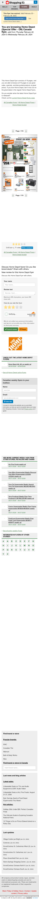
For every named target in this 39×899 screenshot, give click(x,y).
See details (35, 898)
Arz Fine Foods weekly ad (17, 464)
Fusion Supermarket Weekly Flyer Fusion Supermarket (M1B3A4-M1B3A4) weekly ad (22, 508)
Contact (27, 891)
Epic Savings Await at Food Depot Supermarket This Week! (15, 799)
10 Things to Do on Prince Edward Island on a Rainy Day (19, 822)
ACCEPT (29, 898)
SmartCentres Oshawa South (18, 869)
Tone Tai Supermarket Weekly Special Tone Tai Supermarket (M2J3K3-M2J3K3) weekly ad (21, 486)
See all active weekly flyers (12, 531)
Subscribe (8, 402)
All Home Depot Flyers (26, 102)
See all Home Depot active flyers (14, 372)
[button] (7, 163)
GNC (5, 744)
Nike (4, 759)
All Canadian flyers (10, 102)
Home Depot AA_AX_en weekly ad (19, 364)
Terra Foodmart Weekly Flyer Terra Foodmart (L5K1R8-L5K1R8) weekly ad (21, 497)
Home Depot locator (19, 105)
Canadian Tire (8, 748)
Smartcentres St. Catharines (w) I (17, 853)
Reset (24, 329)
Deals (34, 7)
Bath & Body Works (10, 755)
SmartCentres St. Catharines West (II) (19, 847)
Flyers (24, 7)
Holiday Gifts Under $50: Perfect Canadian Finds (18, 810)
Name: (5, 387)
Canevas (11, 842)
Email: (5, 395)
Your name (8, 281)
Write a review (26, 248)
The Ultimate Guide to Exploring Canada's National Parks (18, 816)
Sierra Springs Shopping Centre (19, 862)
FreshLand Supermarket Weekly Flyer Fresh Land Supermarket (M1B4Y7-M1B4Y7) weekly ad (21, 520)
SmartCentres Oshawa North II (19, 865)
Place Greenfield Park (15, 858)
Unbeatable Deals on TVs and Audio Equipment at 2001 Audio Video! (16, 787)
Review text (8, 289)
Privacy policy (28, 409)
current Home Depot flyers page (23, 98)
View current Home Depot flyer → (15, 18)
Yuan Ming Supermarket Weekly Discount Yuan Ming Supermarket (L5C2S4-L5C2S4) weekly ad (22, 474)
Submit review (12, 329)
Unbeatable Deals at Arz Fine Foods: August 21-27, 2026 (19, 793)
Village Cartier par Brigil (16, 839)
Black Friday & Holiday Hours (12, 891)
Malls (4, 7)
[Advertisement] (19, 57)
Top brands (14, 8)
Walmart (6, 751)
